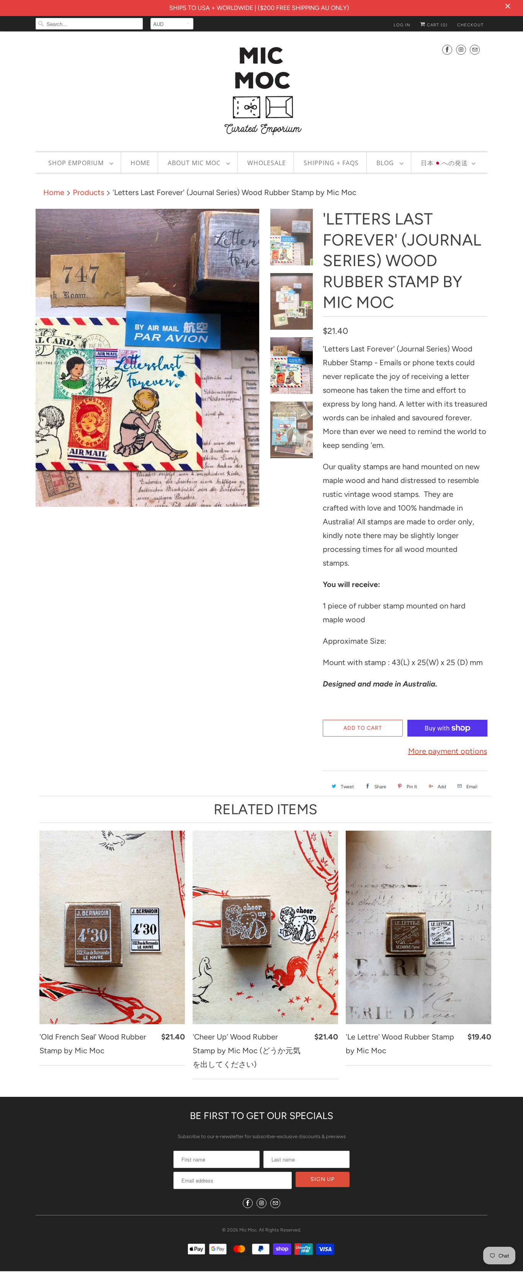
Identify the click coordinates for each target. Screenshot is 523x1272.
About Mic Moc (195, 163)
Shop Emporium (77, 163)
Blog (386, 163)
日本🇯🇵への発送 (444, 163)
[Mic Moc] (261, 90)
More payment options (447, 751)
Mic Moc (248, 1230)
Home (140, 163)
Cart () (436, 25)
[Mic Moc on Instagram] (461, 49)
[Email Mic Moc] (475, 49)
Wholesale (266, 163)
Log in (402, 25)
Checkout (470, 25)
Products (88, 192)
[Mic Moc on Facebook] (447, 49)
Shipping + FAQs (331, 163)
